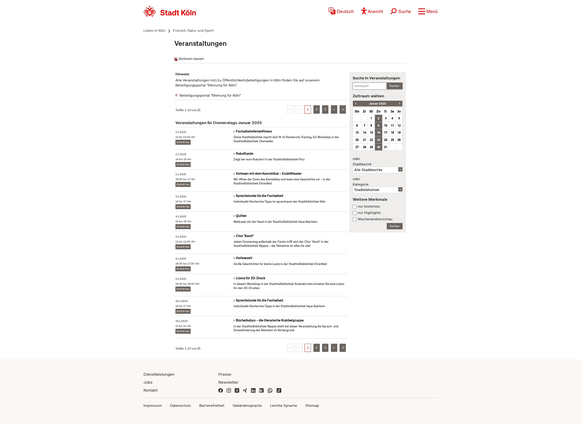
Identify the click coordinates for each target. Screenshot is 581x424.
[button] (428, 11)
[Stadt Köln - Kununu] (261, 390)
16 (378, 132)
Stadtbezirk (362, 162)
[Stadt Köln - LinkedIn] (253, 390)
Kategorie (361, 182)
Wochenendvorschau (375, 219)
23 (378, 140)
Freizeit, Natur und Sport (193, 30)
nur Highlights (369, 213)
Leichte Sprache (283, 405)
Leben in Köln (154, 30)
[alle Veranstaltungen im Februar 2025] (399, 103)
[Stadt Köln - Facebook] (220, 390)
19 (399, 132)
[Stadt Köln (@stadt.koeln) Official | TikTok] (278, 390)
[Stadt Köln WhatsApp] (270, 390)
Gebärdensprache (247, 405)
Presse (224, 374)
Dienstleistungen (158, 374)
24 (385, 140)
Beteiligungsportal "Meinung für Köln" (210, 95)
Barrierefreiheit (211, 405)
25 (392, 140)
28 (364, 147)
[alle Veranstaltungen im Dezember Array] (356, 103)
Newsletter (228, 382)
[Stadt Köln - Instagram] (228, 390)
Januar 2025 (377, 103)
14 (364, 132)
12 (399, 125)
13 (357, 132)
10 (385, 125)
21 (364, 140)
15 (371, 132)
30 (378, 147)
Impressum (152, 405)
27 (357, 147)
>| (343, 109)
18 (392, 132)
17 (385, 132)
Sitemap (312, 405)
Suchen (394, 86)
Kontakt (150, 390)
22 (371, 140)
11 (392, 125)
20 (357, 140)
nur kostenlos (369, 206)
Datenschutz (180, 405)
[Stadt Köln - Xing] (245, 390)
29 (371, 147)
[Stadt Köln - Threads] (237, 390)
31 (385, 147)
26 (399, 140)
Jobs (148, 382)
